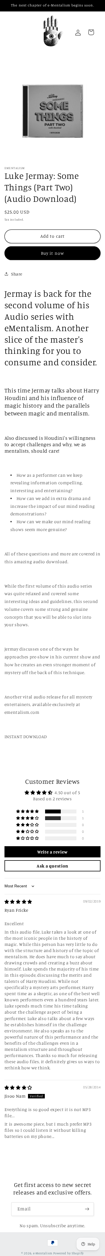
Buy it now (52, 253)
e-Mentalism (42, 1253)
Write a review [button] (52, 852)
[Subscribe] (87, 1209)
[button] (27, 811)
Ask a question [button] (52, 866)
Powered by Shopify (68, 1253)
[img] (18, 901)
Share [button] (16, 274)
